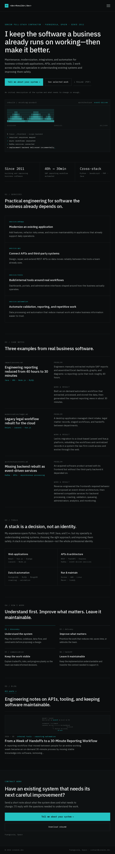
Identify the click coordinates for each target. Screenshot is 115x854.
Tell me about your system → (24, 82)
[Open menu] (108, 5)
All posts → (10, 691)
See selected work (58, 82)
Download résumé (57, 827)
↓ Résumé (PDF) (82, 82)
